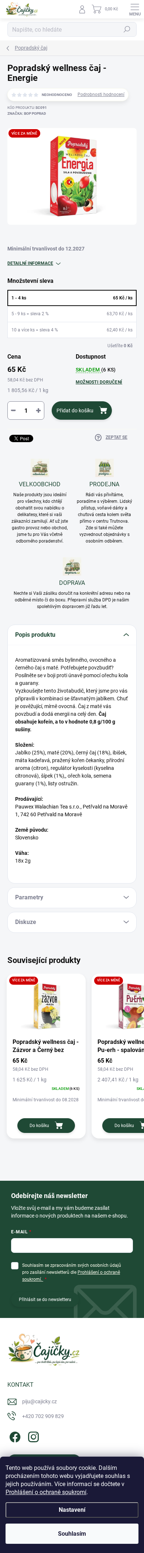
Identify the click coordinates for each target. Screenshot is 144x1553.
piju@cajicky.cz (39, 1401)
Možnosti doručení (99, 382)
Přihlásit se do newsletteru (45, 1299)
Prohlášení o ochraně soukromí (46, 1492)
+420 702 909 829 (43, 1416)
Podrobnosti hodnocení (101, 94)
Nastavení (72, 1509)
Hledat (127, 29)
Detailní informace (30, 263)
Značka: (26, 113)
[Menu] (135, 9)
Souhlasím (72, 1533)
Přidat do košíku (74, 410)
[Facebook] (13, 1435)
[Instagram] (32, 1435)
